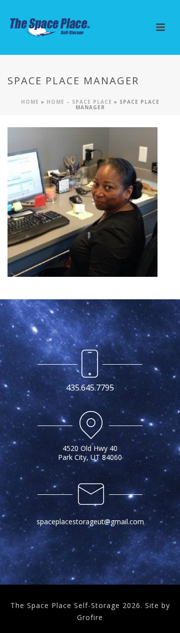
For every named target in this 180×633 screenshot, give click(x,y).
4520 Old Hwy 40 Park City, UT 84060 (90, 452)
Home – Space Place (79, 101)
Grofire (90, 617)
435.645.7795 (90, 387)
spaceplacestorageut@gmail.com (90, 521)
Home (30, 101)
